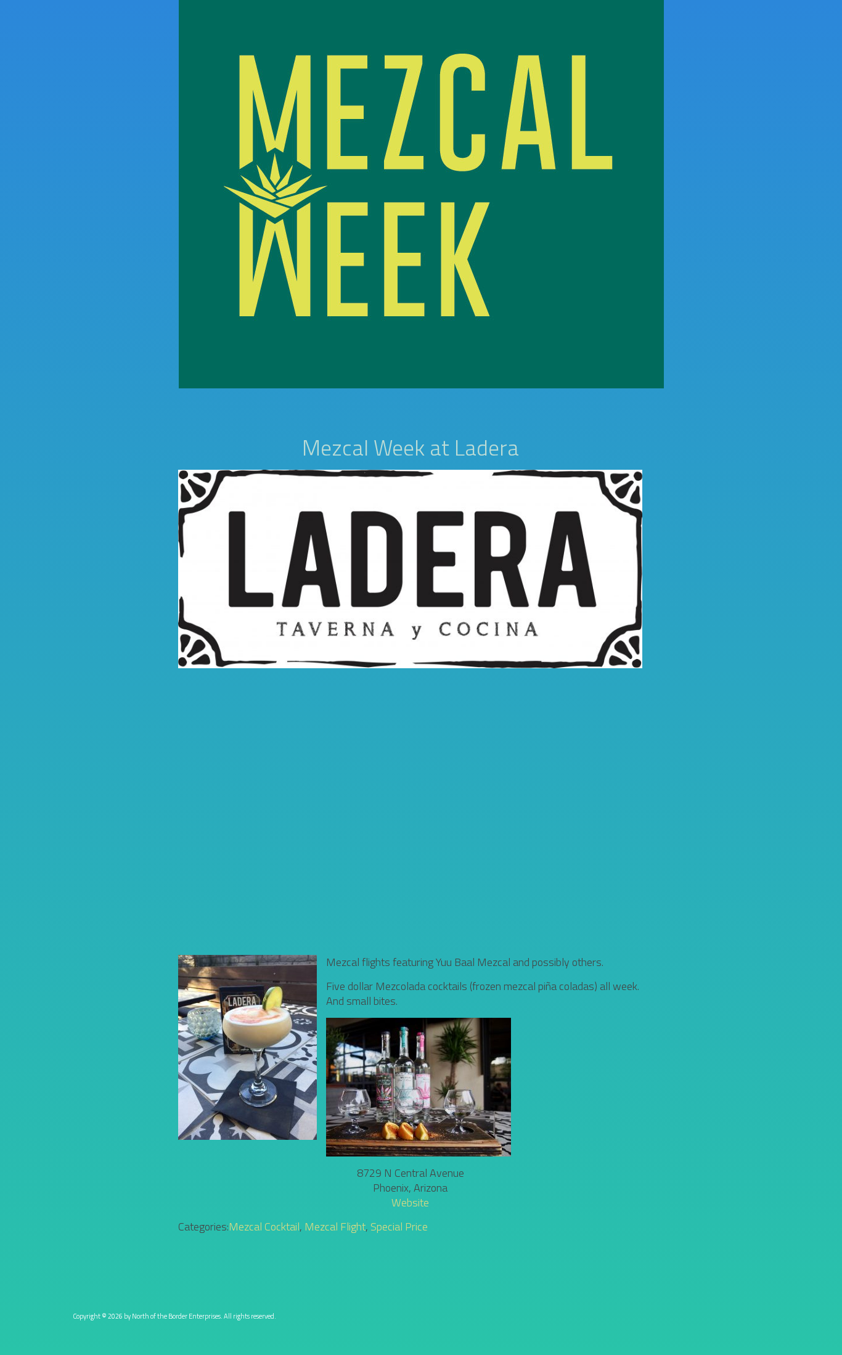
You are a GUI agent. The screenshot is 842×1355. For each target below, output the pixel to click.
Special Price (399, 1226)
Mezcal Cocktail (264, 1226)
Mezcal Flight (335, 1226)
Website (410, 1202)
